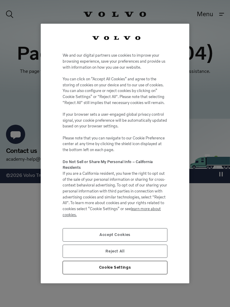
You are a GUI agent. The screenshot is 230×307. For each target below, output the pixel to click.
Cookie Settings (115, 267)
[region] (115, 153)
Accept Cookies (115, 234)
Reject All (115, 251)
